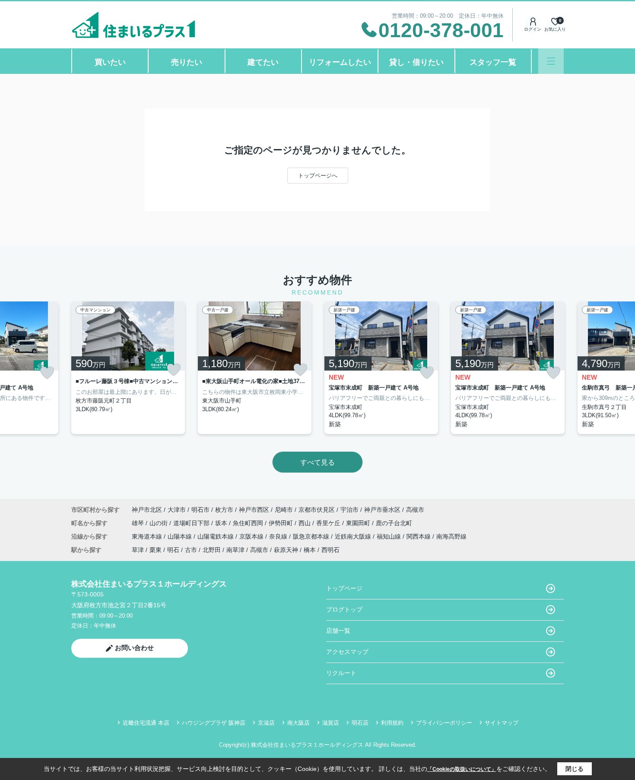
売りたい (186, 62)
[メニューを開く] (551, 61)
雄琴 (139, 523)
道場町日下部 (192, 523)
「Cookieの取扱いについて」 (461, 769)
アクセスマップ (347, 651)
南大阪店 (298, 723)
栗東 (155, 549)
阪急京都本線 (312, 536)
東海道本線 (148, 536)
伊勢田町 (282, 523)
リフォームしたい (340, 62)
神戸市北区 (147, 509)
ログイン (532, 29)
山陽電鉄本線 (216, 536)
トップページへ (317, 175)
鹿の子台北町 (394, 523)
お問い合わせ (134, 647)
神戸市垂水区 (382, 509)
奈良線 (279, 536)
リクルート (341, 672)
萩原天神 (286, 549)
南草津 (235, 549)
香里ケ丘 (329, 523)
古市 (191, 549)
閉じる (574, 768)
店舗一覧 (338, 630)
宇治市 (349, 509)
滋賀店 (330, 723)
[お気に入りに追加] (47, 373)
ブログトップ (344, 609)
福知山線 (390, 536)
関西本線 (419, 536)
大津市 (177, 509)
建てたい (263, 62)
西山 (305, 523)
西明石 (330, 549)
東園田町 (359, 523)
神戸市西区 (254, 509)
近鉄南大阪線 (354, 536)
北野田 (212, 549)
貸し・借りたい (416, 62)
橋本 (310, 549)
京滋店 (266, 723)
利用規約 (392, 723)
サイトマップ (501, 723)
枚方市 (224, 509)
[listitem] (128, 367)
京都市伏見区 (316, 509)
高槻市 (415, 509)
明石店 (360, 723)
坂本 (222, 523)
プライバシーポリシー (444, 723)
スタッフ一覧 (493, 62)
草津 (138, 549)
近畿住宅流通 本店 (146, 723)
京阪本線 (252, 536)
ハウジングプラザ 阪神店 (213, 723)
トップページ (344, 588)
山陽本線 (181, 536)
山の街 (159, 523)
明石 (173, 549)
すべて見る (317, 462)
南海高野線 (451, 536)
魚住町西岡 (249, 523)
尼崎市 (284, 509)
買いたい (110, 62)
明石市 (200, 509)
